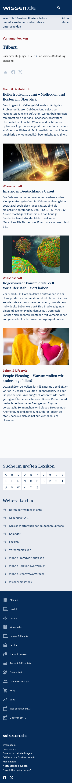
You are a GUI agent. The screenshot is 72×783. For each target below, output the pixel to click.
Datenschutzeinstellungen (17, 753)
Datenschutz (10, 749)
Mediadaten (9, 761)
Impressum (9, 744)
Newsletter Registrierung (17, 770)
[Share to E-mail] (5, 72)
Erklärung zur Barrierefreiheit (19, 757)
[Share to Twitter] (20, 72)
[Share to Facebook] (13, 72)
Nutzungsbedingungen (15, 765)
